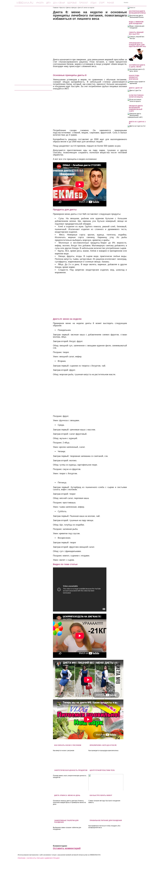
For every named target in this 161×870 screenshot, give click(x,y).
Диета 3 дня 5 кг (136, 88)
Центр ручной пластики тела (102, 770)
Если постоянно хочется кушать (136, 96)
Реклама (22, 858)
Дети (48, 3)
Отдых (93, 3)
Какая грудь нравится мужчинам (134, 77)
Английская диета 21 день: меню (137, 66)
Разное (110, 3)
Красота (40, 3)
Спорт (102, 3)
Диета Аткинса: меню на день (67, 795)
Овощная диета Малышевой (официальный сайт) (136, 108)
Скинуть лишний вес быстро (136, 33)
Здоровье (71, 3)
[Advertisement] (33, 44)
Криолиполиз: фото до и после (103, 745)
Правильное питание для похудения (106, 820)
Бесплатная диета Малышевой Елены (137, 12)
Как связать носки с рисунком (67, 745)
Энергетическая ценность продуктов (70, 770)
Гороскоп (83, 3)
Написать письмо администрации (43, 858)
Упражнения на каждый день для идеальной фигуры (137, 44)
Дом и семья (59, 3)
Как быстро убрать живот (101, 795)
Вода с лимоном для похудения (136, 22)
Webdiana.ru (24, 2)
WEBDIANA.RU (95, 855)
